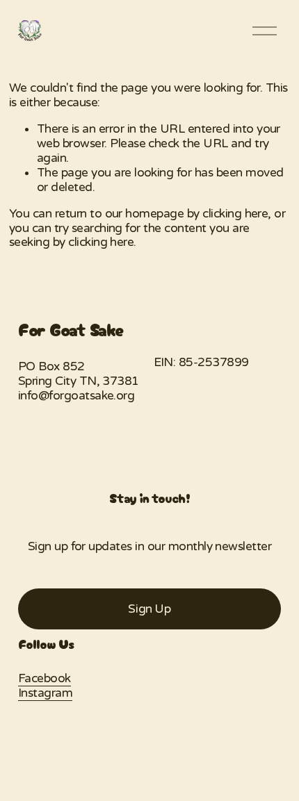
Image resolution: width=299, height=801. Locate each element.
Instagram (45, 693)
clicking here (235, 213)
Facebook (44, 679)
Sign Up (149, 609)
